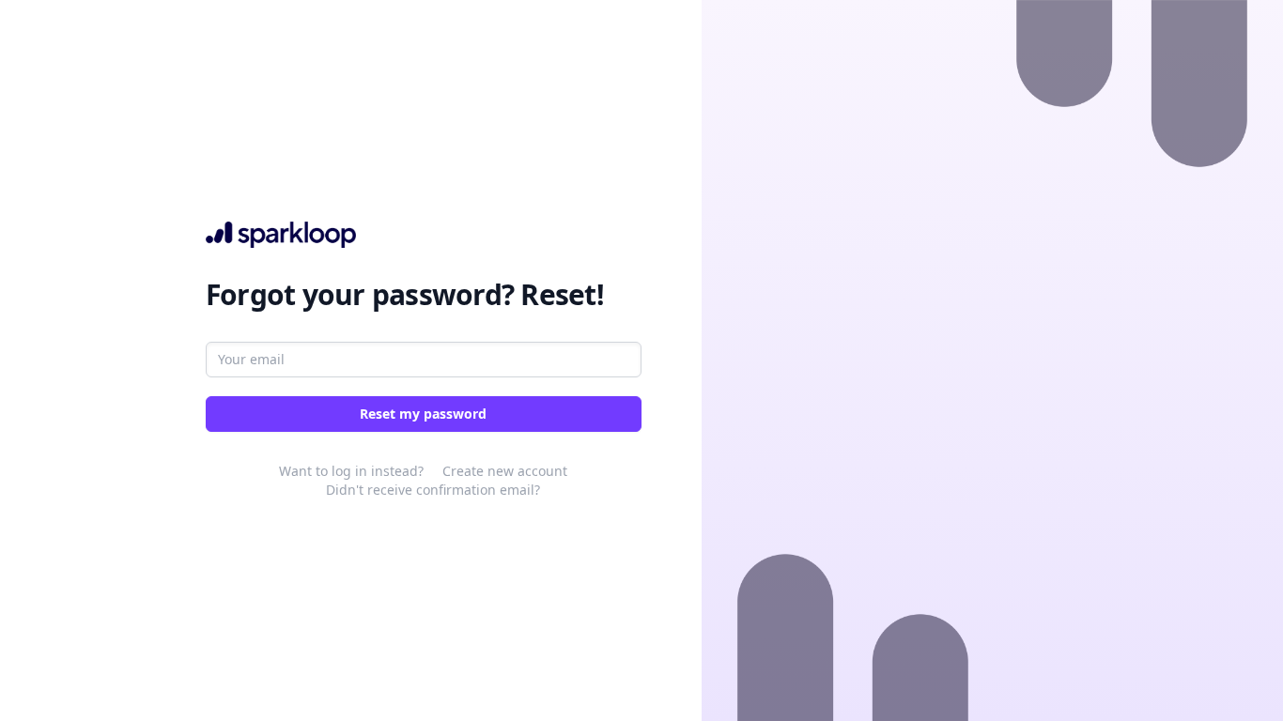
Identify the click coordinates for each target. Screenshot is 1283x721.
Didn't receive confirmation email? (433, 490)
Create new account (504, 471)
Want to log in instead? (351, 471)
